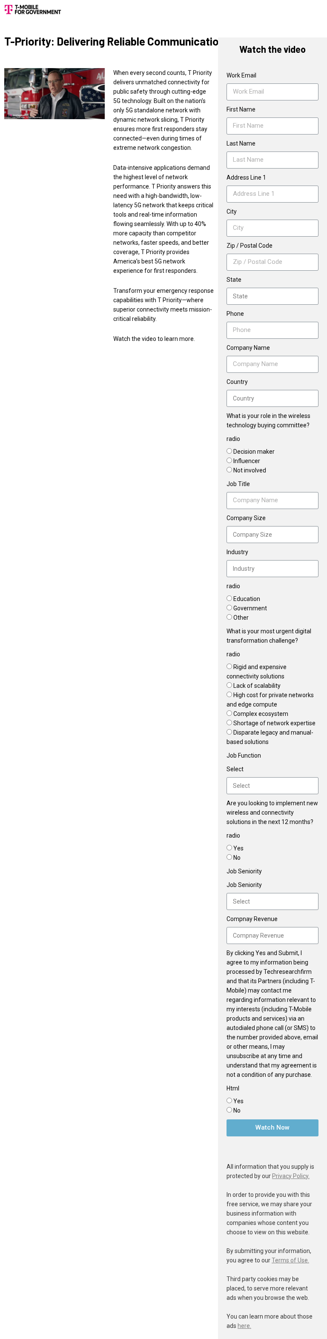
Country (237, 381)
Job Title (238, 484)
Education (246, 598)
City (232, 211)
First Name (241, 109)
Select (235, 769)
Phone (235, 313)
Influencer (246, 461)
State (234, 279)
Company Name (248, 347)
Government (250, 608)
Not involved (249, 470)
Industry (237, 552)
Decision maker (254, 451)
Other (241, 617)
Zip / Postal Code (249, 245)
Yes (238, 848)
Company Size (246, 518)
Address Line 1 (246, 177)
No (237, 857)
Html (233, 1088)
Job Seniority (244, 884)
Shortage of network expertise (274, 723)
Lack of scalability (257, 685)
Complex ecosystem (260, 713)
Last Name (241, 143)
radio (233, 438)
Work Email (241, 75)
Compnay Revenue (252, 919)
